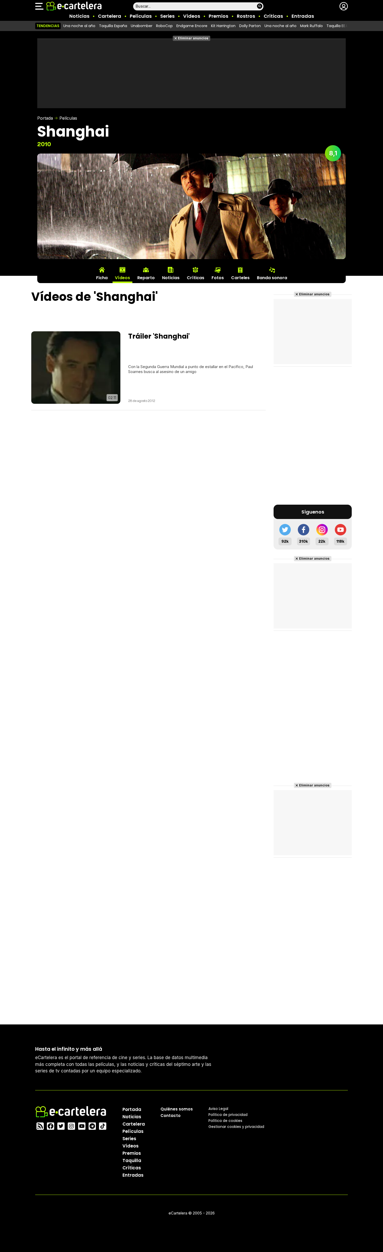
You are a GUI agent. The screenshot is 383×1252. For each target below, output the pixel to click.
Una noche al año (79, 25)
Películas (141, 16)
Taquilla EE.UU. (338, 25)
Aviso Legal (218, 1108)
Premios (218, 16)
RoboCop (164, 25)
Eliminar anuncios (193, 38)
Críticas (273, 16)
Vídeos (191, 16)
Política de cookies (225, 1120)
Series (167, 16)
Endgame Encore (191, 25)
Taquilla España (113, 25)
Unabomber (141, 25)
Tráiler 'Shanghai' (159, 336)
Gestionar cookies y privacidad (236, 1126)
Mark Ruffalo (311, 25)
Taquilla (131, 1160)
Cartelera (109, 16)
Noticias (79, 16)
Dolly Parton (250, 25)
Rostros (246, 16)
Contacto (170, 1115)
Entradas (303, 16)
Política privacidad (228, 1114)
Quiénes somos (176, 1109)
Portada (45, 118)
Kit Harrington (223, 25)
